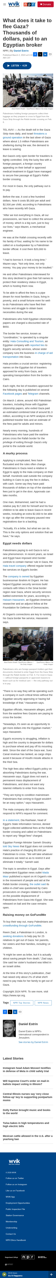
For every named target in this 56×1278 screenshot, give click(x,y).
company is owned (18, 576)
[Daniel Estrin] (9, 1028)
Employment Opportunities (18, 1203)
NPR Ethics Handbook (16, 1240)
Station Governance (15, 1215)
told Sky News (11, 846)
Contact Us (11, 1234)
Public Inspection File (15, 1209)
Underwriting (11, 1228)
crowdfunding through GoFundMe (22, 925)
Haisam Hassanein (14, 599)
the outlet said (38, 884)
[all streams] (52, 1274)
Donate (47, 4)
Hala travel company (14, 565)
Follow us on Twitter (15, 1178)
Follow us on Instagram (16, 1184)
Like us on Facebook (15, 1191)
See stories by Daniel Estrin (33, 1042)
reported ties (37, 345)
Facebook (8, 393)
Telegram (33, 393)
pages (18, 393)
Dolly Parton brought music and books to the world (26, 1112)
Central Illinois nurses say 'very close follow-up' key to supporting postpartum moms (27, 1097)
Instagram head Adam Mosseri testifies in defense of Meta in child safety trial (27, 1070)
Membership (11, 1222)
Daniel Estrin (21, 50)
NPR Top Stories (21, 1003)
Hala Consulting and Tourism (27, 341)
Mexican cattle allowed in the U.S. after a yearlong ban (28, 1138)
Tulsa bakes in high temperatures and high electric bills (26, 1125)
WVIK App (10, 1197)
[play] (4, 1274)
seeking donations (13, 936)
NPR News (43, 1003)
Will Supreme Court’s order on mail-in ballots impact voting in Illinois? (26, 1083)
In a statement (11, 820)
